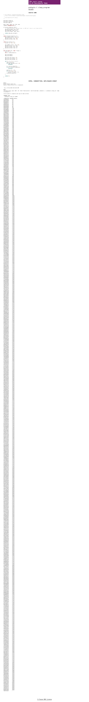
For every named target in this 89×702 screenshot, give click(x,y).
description (31, 9)
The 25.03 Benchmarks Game (38, 2)
